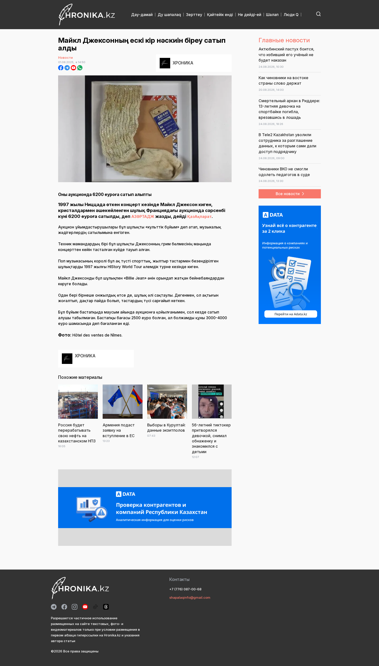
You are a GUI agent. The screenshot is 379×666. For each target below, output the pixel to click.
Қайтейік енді (220, 14)
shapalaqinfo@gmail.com (189, 597)
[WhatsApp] (79, 67)
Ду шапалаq (169, 14)
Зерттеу (194, 14)
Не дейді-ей (249, 14)
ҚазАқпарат (199, 216)
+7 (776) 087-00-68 (185, 589)
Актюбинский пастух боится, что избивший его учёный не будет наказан (286, 54)
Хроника (183, 63)
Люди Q (291, 14)
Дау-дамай (142, 14)
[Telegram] (67, 67)
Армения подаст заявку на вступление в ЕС (119, 430)
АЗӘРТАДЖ (142, 216)
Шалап (272, 14)
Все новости (288, 193)
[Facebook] (60, 67)
